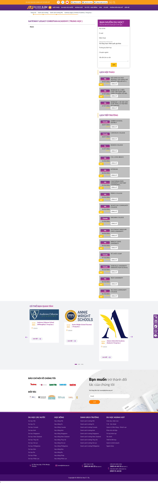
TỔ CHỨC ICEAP (116, 253)
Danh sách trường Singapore (89, 433)
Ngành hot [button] (79, 7)
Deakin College (117, 145)
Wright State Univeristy (116, 242)
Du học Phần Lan (33, 458)
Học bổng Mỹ (58, 421)
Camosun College (118, 133)
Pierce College (116, 193)
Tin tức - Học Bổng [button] (90, 7)
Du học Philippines (34, 446)
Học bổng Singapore (60, 433)
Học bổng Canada (60, 427)
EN (110, 2)
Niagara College (117, 217)
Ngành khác (110, 446)
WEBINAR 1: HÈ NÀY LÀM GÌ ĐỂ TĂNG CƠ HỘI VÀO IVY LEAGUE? (119, 103)
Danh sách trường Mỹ (87, 421)
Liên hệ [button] (127, 7)
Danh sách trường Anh (87, 430)
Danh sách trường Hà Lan (88, 443)
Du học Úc (31, 424)
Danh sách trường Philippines (89, 446)
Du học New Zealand (35, 436)
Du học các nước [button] (67, 7)
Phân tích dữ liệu (111, 430)
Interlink (114, 169)
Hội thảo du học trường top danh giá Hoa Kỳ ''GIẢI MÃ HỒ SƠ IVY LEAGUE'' (119, 80)
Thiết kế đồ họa (111, 439)
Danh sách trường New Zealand (90, 436)
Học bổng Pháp (59, 455)
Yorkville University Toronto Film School (119, 266)
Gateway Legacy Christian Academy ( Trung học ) (78, 12)
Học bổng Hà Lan (59, 443)
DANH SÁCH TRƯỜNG (89, 417)
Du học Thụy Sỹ (33, 439)
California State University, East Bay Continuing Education (118, 183)
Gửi (114, 65)
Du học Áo (31, 452)
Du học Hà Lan (33, 443)
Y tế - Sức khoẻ (111, 424)
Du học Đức (32, 449)
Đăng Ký (114, 84)
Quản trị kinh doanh (112, 443)
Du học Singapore (34, 433)
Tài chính (109, 436)
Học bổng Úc (58, 424)
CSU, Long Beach (117, 157)
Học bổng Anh (58, 430)
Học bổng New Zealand (61, 436)
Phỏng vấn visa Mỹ (116, 7)
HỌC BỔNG (59, 417)
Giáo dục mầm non (112, 421)
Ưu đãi (106, 7)
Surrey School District (116, 121)
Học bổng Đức (59, 449)
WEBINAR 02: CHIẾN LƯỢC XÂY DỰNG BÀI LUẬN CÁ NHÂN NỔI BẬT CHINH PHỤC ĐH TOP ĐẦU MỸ (119, 93)
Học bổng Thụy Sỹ (60, 439)
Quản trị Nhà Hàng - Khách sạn (116, 427)
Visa (100, 7)
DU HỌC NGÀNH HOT (115, 417)
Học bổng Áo (58, 452)
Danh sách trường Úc (87, 424)
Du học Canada (33, 427)
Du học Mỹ (31, 421)
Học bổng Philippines (61, 446)
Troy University (117, 278)
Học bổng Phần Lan (60, 458)
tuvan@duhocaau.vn (106, 390)
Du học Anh (32, 430)
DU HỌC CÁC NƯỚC (36, 417)
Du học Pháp (32, 455)
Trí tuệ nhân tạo (111, 433)
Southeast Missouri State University (118, 230)
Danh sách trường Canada (88, 427)
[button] (75, 364)
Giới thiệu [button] (56, 7)
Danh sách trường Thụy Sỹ (88, 439)
